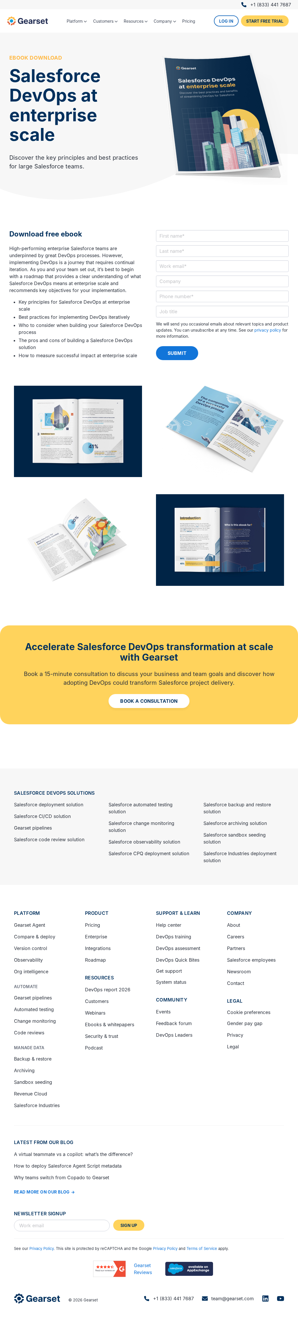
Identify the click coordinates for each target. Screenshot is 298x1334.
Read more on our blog (42, 1191)
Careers (235, 937)
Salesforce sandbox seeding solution (234, 838)
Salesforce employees (251, 960)
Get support (169, 971)
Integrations (98, 948)
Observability (28, 960)
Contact (235, 983)
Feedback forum (174, 1023)
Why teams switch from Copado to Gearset (61, 1177)
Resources (99, 978)
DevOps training (173, 937)
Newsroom (239, 971)
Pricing (92, 925)
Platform (27, 913)
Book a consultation (149, 701)
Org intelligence (31, 971)
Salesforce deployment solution (48, 804)
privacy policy (267, 330)
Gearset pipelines (33, 828)
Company (239, 913)
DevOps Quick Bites (177, 960)
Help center (168, 925)
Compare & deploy (34, 937)
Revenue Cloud (30, 1094)
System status (171, 982)
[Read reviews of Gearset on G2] (109, 1269)
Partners (236, 948)
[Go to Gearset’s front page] (37, 1298)
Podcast (94, 1048)
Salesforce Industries (37, 1105)
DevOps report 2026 (107, 990)
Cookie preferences (248, 1012)
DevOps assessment (178, 948)
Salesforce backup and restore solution (237, 808)
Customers (97, 1001)
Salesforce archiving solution (235, 823)
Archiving (24, 1070)
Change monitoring (35, 1021)
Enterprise (96, 937)
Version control (30, 948)
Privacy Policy (41, 1248)
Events (163, 1012)
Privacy (235, 1035)
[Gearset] (27, 21)
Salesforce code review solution (49, 839)
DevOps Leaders (174, 1035)
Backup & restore (33, 1059)
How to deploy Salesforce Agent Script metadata (68, 1166)
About (233, 925)
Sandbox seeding (33, 1082)
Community (171, 1000)
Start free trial (264, 21)
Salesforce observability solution (144, 842)
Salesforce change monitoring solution (141, 826)
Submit (177, 353)
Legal (235, 1001)
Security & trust (101, 1036)
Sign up (128, 1225)
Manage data (29, 1047)
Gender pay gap (244, 1023)
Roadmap (95, 960)
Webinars (95, 1013)
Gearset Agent (29, 925)
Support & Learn (178, 913)
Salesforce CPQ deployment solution (149, 853)
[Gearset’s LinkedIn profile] (265, 1298)
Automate (26, 986)
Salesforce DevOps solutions (54, 793)
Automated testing (34, 1009)
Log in (226, 21)
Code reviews (29, 1033)
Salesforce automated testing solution (141, 808)
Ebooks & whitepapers (109, 1024)
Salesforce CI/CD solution (42, 816)
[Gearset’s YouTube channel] (280, 1298)
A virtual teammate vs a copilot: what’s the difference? (73, 1154)
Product (97, 913)
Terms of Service (202, 1248)
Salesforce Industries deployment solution (239, 857)
